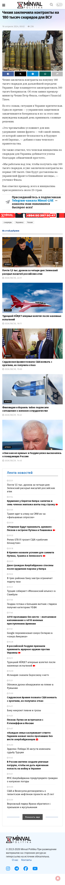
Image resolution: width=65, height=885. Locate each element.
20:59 (10, 523)
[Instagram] (8, 868)
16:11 (10, 658)
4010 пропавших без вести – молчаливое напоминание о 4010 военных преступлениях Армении (31, 620)
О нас (15, 860)
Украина (19, 222)
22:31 (10, 481)
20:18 (10, 548)
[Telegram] (17, 868)
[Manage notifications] (57, 878)
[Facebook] (25, 868)
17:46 (10, 613)
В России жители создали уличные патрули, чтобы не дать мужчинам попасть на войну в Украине (27, 765)
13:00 (10, 787)
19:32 (10, 574)
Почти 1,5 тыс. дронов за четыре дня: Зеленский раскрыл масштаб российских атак (31, 488)
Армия (8, 264)
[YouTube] (35, 868)
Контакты (26, 860)
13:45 (10, 758)
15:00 (10, 693)
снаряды (8, 222)
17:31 (10, 629)
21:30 (10, 510)
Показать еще (32, 817)
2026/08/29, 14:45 (13, 460)
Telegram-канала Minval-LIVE (33, 200)
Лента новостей (20, 473)
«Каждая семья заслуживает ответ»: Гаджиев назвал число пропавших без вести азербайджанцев (30, 736)
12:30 (10, 800)
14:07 (10, 729)
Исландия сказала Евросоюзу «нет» (28, 675)
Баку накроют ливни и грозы (24, 710)
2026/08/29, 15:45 (13, 415)
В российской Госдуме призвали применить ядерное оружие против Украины (28, 649)
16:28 (10, 642)
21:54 (10, 497)
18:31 (10, 587)
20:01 (10, 561)
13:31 (10, 774)
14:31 (10, 706)
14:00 (10, 745)
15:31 (10, 681)
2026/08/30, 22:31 (13, 278)
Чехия (30, 222)
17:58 (10, 600)
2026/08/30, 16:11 (13, 323)
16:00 (10, 671)
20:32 (10, 535)
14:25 (10, 716)
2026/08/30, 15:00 (13, 369)
